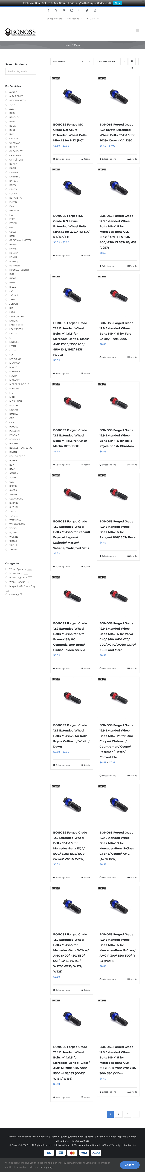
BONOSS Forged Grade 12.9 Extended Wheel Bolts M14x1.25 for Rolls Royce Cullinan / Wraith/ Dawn (71, 736)
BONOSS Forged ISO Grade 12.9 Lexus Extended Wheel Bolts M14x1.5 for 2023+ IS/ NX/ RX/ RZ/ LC (71, 226)
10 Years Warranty (111, 1145)
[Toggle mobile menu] (138, 30)
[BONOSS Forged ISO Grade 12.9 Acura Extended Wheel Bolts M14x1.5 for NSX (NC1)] (72, 97)
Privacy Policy (63, 1145)
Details (86, 159)
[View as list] (132, 68)
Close (117, 3)
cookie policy (46, 1167)
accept (130, 1165)
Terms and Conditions (86, 1145)
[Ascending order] (90, 61)
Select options (63, 159)
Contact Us (130, 1145)
